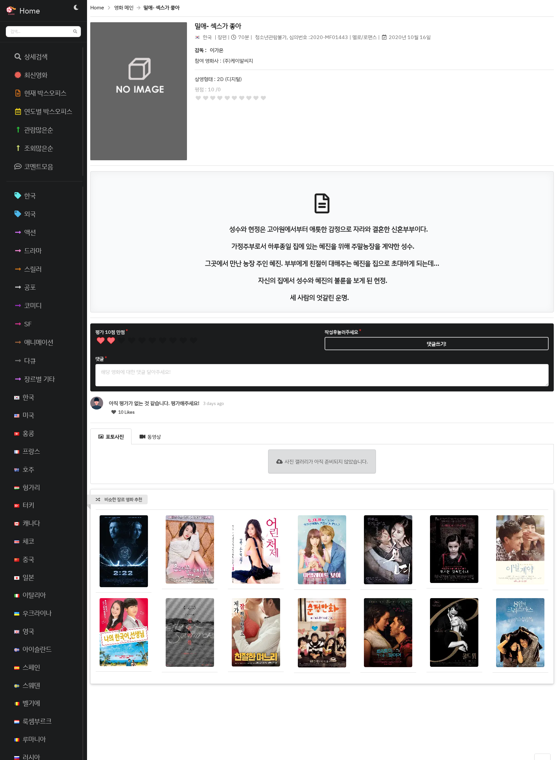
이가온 (216, 50)
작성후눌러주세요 (341, 332)
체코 (28, 541)
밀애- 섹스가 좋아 (218, 25)
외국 (30, 213)
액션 (30, 232)
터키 (28, 504)
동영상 (154, 436)
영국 (28, 631)
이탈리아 (34, 594)
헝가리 (31, 487)
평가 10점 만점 (110, 332)
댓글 (99, 358)
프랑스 (31, 451)
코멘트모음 (38, 166)
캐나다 (31, 523)
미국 (28, 414)
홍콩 (28, 433)
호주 (28, 469)
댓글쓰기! (436, 343)
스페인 (31, 667)
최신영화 (35, 74)
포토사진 (115, 436)
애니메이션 (38, 342)
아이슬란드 (37, 649)
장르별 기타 (39, 378)
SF (28, 323)
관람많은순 (38, 129)
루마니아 (34, 739)
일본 (28, 577)
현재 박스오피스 (45, 92)
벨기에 (31, 702)
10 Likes (126, 412)
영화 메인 (123, 7)
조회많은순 (38, 148)
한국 (30, 195)
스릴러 (33, 268)
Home (97, 7)
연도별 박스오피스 (48, 111)
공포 (30, 286)
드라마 (33, 250)
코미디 (33, 305)
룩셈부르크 (37, 720)
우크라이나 (37, 612)
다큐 (30, 360)
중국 (28, 559)
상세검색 (35, 56)
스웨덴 (31, 685)
